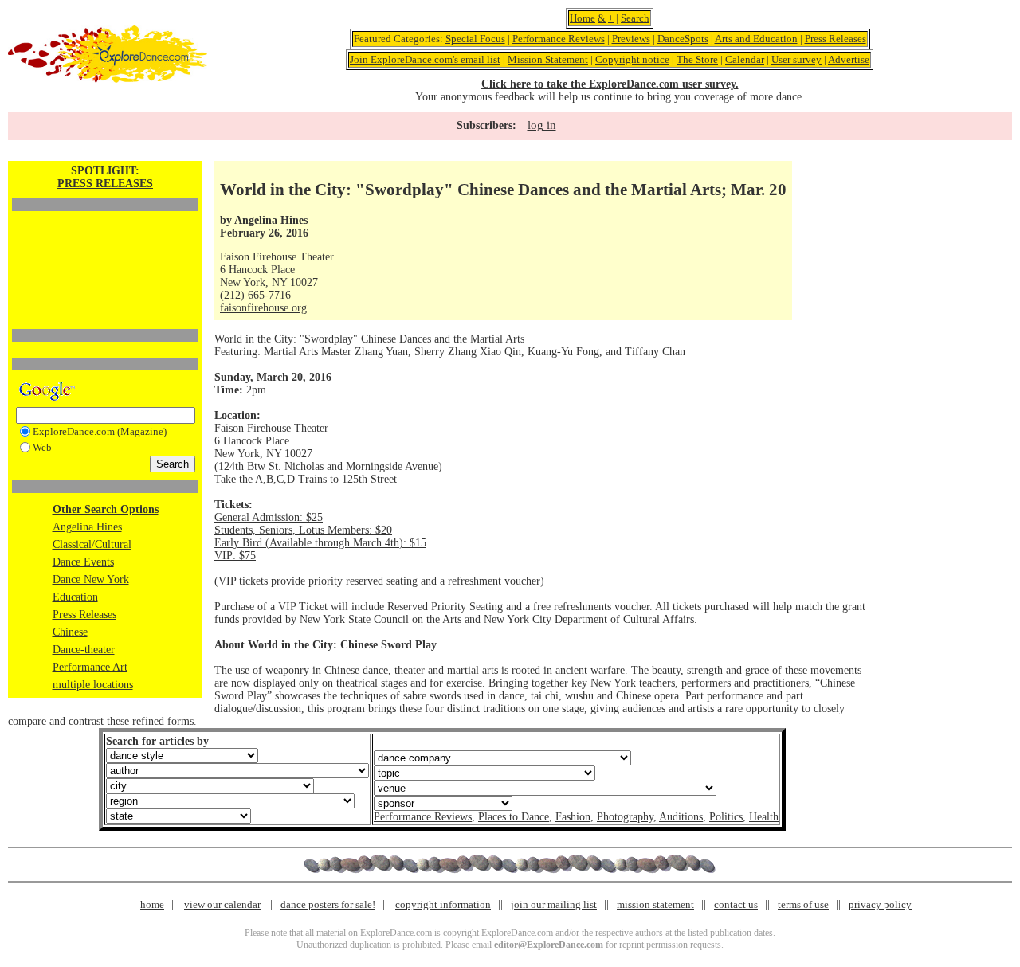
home (152, 904)
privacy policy (880, 904)
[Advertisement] (105, 243)
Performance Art (90, 667)
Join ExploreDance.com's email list (425, 59)
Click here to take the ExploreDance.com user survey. (610, 84)
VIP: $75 (235, 556)
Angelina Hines (87, 527)
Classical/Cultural (92, 544)
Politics (726, 817)
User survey (796, 59)
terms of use (803, 904)
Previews (631, 39)
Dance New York (91, 579)
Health (764, 817)
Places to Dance (513, 817)
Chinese (70, 632)
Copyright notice (632, 59)
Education (75, 597)
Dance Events (83, 562)
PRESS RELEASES (105, 184)
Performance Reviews (558, 39)
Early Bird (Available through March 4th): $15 (320, 543)
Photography (625, 817)
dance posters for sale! (327, 904)
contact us (736, 904)
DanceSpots (682, 39)
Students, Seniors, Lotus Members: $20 (303, 530)
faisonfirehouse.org (263, 308)
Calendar (744, 59)
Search (635, 18)
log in (542, 125)
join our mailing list (554, 904)
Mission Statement (548, 59)
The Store (697, 59)
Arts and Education (756, 39)
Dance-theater (84, 650)
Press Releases (835, 39)
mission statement (655, 904)
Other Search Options (106, 509)
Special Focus (475, 39)
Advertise (848, 59)
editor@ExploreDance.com (548, 944)
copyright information (443, 904)
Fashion (572, 817)
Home (582, 18)
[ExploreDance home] (107, 79)
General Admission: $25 (268, 517)
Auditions (681, 817)
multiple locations (93, 685)
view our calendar (222, 904)
